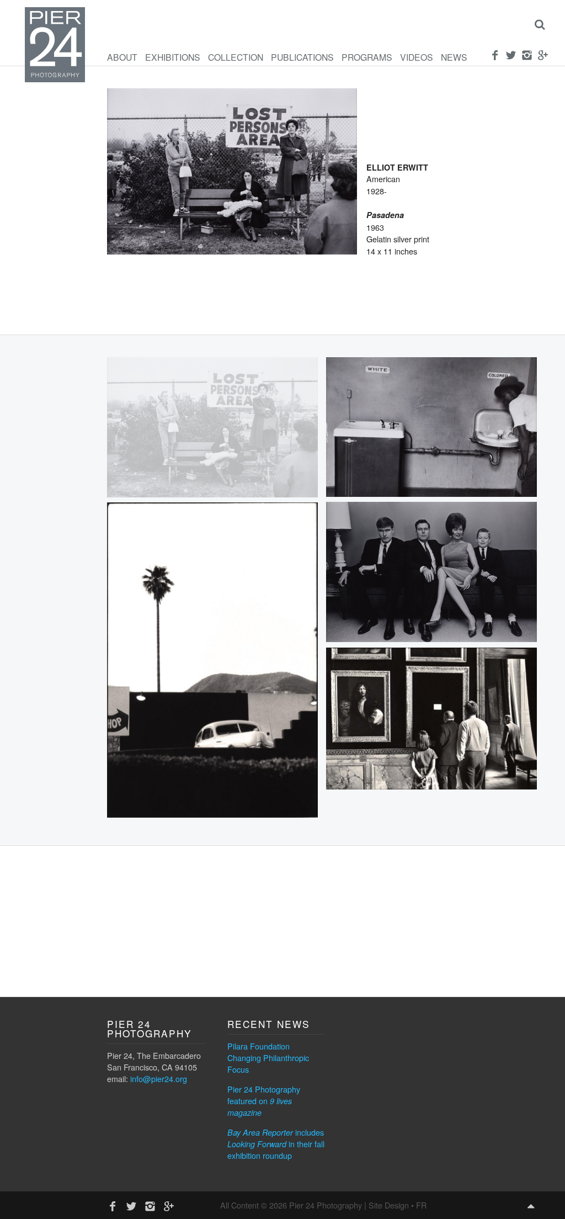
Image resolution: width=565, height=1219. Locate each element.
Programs (367, 57)
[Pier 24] (55, 78)
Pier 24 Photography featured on (263, 1100)
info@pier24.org (158, 1078)
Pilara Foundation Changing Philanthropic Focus (268, 1057)
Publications (302, 57)
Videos (416, 57)
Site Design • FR (398, 1205)
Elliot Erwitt (397, 167)
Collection (235, 57)
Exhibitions (172, 57)
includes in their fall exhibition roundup (275, 1143)
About (122, 57)
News (454, 57)
